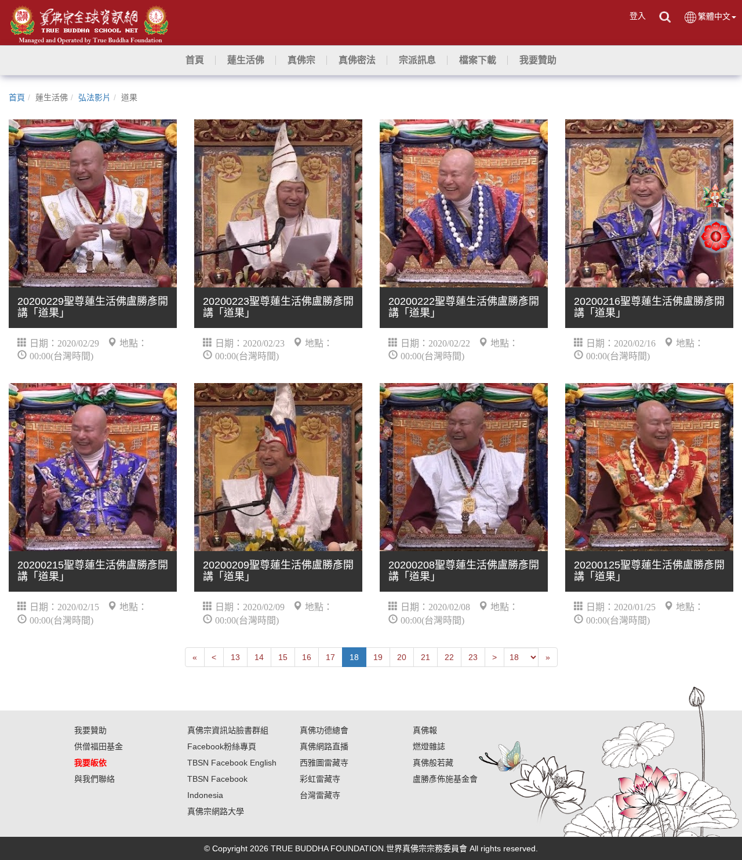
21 (425, 657)
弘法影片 (94, 97)
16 (306, 657)
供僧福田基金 (98, 746)
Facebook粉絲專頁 (221, 746)
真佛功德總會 (324, 730)
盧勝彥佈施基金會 (445, 779)
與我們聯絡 (94, 779)
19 (378, 657)
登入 (638, 15)
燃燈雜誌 (429, 746)
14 (259, 657)
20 (401, 657)
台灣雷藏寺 (320, 795)
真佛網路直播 (324, 746)
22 (449, 657)
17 (330, 657)
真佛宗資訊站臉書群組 (227, 730)
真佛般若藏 (433, 762)
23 (473, 657)
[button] (246, 60)
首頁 (17, 97)
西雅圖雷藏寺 (324, 762)
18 (354, 657)
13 (235, 657)
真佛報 (425, 730)
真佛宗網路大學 (215, 811)
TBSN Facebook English (232, 762)
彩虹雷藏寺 (320, 779)
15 (283, 657)
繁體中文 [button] (714, 16)
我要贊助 (90, 730)
